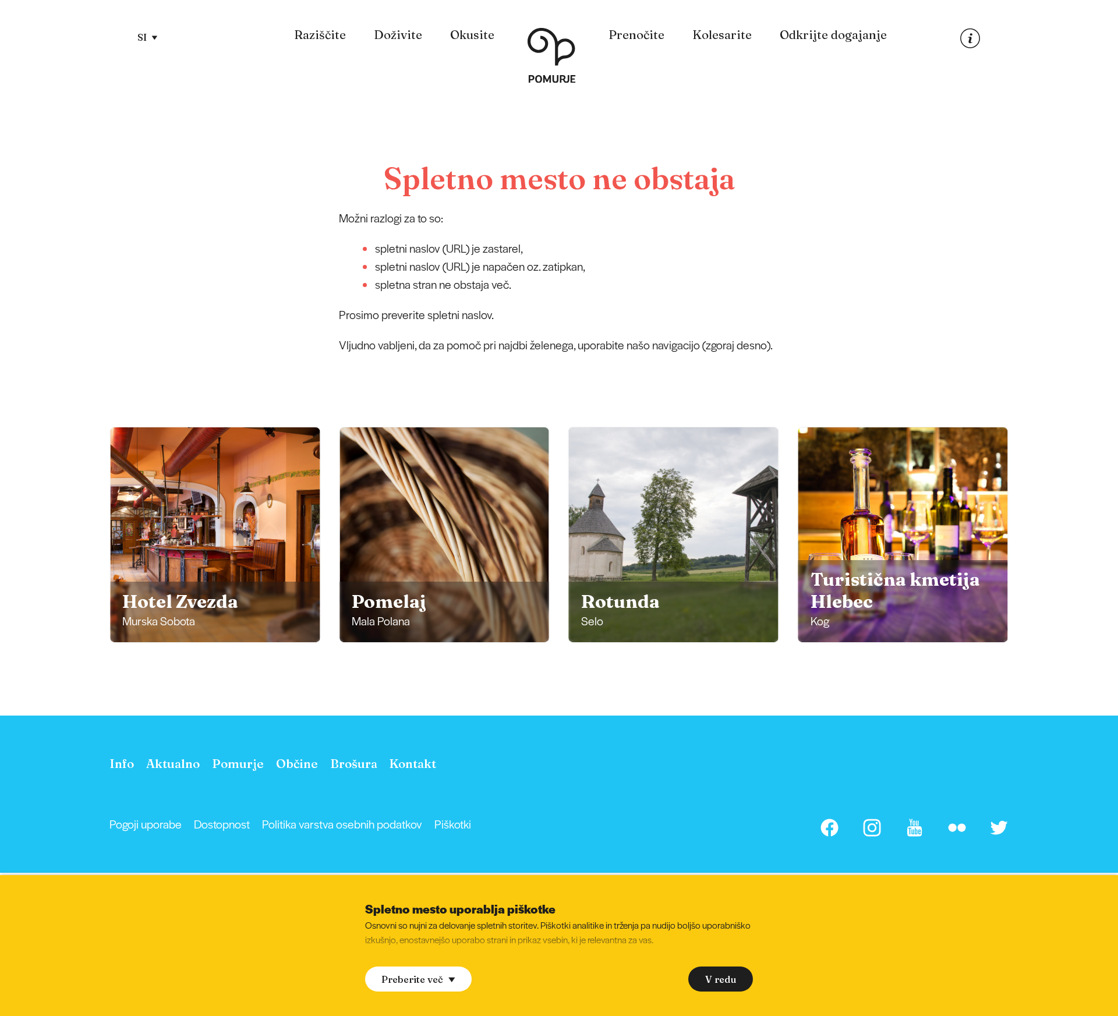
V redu (721, 979)
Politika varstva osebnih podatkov (342, 824)
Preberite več (412, 979)
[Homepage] (551, 58)
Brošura (353, 763)
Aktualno (173, 763)
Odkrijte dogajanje (833, 35)
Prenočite (636, 35)
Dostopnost (222, 824)
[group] (214, 535)
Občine (297, 763)
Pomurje (238, 763)
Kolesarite (722, 35)
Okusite (472, 35)
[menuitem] (320, 35)
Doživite (398, 35)
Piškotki (452, 824)
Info (121, 763)
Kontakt (412, 763)
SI (142, 37)
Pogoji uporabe (145, 824)
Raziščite (320, 35)
